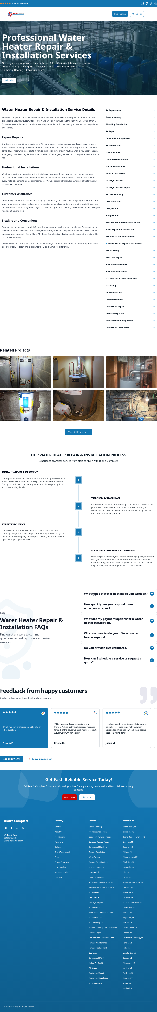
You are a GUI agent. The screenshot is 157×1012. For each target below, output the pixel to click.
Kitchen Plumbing (96, 867)
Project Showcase (62, 862)
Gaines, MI (127, 958)
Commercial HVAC (96, 958)
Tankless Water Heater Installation (103, 887)
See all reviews (11, 758)
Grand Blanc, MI (129, 827)
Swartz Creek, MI (130, 927)
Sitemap (58, 877)
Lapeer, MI (127, 877)
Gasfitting (93, 953)
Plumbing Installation (98, 832)
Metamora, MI (129, 963)
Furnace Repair (95, 933)
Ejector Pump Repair (97, 877)
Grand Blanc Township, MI (134, 837)
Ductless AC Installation (98, 978)
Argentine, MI (128, 917)
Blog (57, 857)
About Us (58, 832)
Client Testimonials (63, 852)
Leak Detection (95, 872)
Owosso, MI (128, 978)
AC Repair (93, 968)
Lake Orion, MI (129, 907)
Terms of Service (61, 872)
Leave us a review (42, 758)
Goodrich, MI (128, 832)
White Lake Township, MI (133, 938)
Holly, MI (126, 948)
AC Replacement (95, 983)
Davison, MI (128, 887)
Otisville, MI (128, 897)
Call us (139, 14)
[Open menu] (147, 14)
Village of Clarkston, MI (132, 902)
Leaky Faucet (94, 897)
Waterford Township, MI (133, 882)
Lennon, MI (127, 933)
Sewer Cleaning (95, 827)
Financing (59, 842)
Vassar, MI (127, 983)
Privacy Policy (60, 867)
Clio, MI (126, 872)
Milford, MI (127, 852)
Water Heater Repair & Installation (103, 927)
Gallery (58, 847)
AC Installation (95, 892)
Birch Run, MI (128, 862)
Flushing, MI (128, 973)
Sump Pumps (94, 907)
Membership (60, 837)
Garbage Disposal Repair (99, 842)
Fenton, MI (127, 943)
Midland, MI (128, 988)
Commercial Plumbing (98, 847)
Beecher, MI (128, 847)
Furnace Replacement (98, 948)
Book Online (120, 14)
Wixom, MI (127, 912)
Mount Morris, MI (130, 857)
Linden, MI (127, 968)
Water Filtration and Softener (101, 882)
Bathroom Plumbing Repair (100, 837)
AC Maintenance (95, 917)
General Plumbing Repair (99, 862)
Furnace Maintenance (98, 943)
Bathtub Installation (97, 852)
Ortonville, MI (128, 867)
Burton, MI (127, 922)
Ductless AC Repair (97, 973)
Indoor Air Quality (96, 963)
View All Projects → (78, 432)
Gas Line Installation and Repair (102, 938)
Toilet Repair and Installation (101, 912)
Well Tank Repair (96, 922)
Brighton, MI (128, 842)
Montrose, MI (128, 892)
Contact (58, 827)
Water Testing (94, 857)
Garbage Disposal (96, 902)
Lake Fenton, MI (129, 953)
